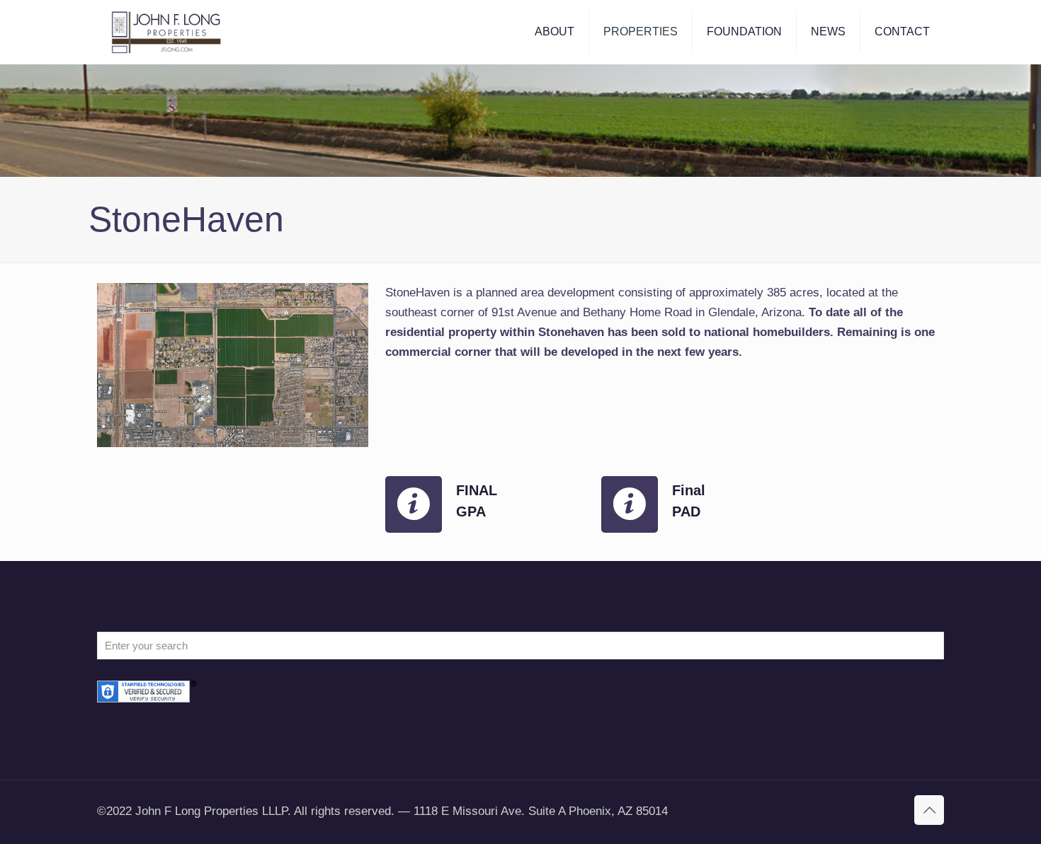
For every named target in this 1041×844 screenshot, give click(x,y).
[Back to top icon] (929, 810)
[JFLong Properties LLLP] (166, 32)
